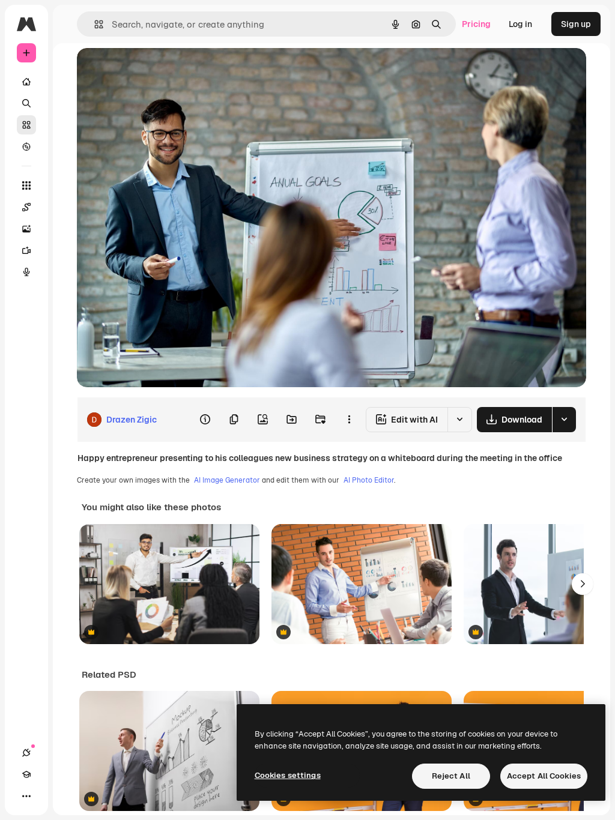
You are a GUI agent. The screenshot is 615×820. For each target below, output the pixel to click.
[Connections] (26, 752)
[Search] (26, 103)
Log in (520, 24)
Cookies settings (288, 775)
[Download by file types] (564, 419)
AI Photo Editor (369, 480)
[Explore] (26, 146)
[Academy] (26, 774)
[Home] (26, 81)
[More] (26, 796)
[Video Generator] (26, 250)
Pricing (476, 24)
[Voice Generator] (26, 272)
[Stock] (26, 124)
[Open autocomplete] (94, 24)
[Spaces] (26, 207)
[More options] (349, 420)
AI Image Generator (227, 480)
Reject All (451, 776)
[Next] (582, 584)
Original (154, 70)
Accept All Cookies (544, 776)
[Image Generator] (26, 228)
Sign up (576, 24)
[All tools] (26, 185)
